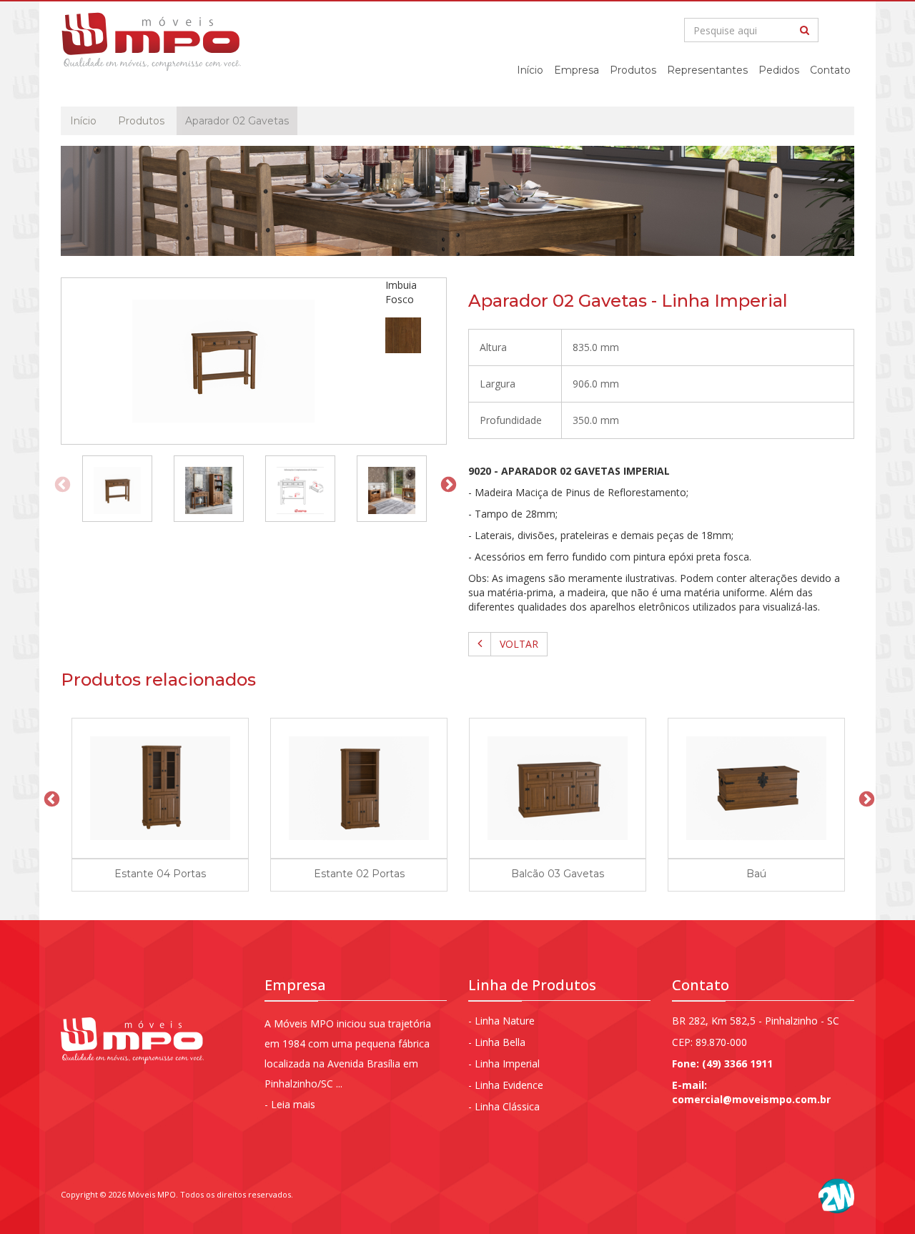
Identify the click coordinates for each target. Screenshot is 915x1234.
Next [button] (447, 483)
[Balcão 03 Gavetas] (557, 788)
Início (530, 70)
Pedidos (778, 70)
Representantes (707, 70)
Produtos (633, 70)
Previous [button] (61, 483)
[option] (117, 483)
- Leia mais (289, 1104)
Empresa (576, 70)
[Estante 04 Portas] (160, 788)
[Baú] (756, 788)
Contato (830, 70)
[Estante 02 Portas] (358, 788)
